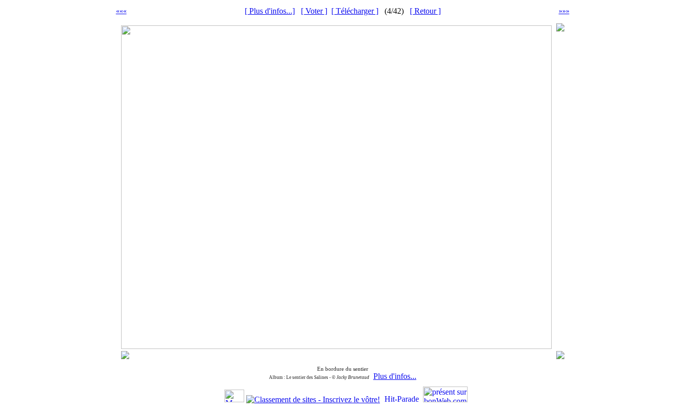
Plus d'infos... (394, 376)
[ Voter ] (314, 11)
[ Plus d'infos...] (270, 11)
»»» (564, 11)
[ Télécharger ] (354, 11)
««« (121, 11)
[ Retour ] (425, 11)
